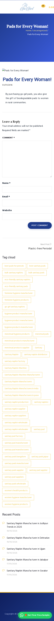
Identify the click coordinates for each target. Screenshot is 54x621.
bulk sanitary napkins (14, 272)
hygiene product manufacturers (19, 320)
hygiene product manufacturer (18, 313)
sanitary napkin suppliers (15, 415)
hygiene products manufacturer (19, 327)
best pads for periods (14, 266)
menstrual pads (42, 334)
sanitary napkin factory (15, 361)
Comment (8, 138)
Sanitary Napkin (11, 354)
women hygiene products (16, 504)
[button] (46, 7)
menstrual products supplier (17, 348)
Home (28, 30)
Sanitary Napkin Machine (16, 368)
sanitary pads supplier (14, 470)
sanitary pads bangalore (15, 456)
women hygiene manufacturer (18, 497)
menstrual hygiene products (17, 334)
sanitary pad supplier (38, 470)
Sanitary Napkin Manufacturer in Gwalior (27, 571)
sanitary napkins (41, 402)
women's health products (16, 490)
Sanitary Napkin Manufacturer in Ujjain (26, 549)
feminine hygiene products (17, 300)
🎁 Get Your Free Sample (37, 615)
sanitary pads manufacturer (17, 463)
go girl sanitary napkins (15, 307)
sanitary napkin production (16, 402)
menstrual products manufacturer (19, 341)
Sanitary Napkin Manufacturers (18, 381)
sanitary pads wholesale (15, 484)
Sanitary (38, 348)
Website (7, 210)
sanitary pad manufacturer (16, 443)
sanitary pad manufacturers (17, 450)
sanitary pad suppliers (14, 477)
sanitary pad (39, 429)
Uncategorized (40, 30)
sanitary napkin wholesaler (16, 429)
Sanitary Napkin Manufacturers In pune (22, 395)
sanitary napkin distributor (35, 354)
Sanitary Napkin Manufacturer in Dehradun (28, 538)
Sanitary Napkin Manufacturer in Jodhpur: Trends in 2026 (27, 525)
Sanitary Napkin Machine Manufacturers (22, 375)
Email (6, 197)
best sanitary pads (37, 266)
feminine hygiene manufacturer (19, 293)
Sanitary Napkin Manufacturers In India (21, 388)
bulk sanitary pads (36, 272)
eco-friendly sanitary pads (16, 286)
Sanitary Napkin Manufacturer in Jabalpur (27, 560)
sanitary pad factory (14, 436)
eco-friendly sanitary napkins (17, 279)
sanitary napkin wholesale (16, 422)
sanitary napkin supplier (15, 409)
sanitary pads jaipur (40, 456)
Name (6, 183)
